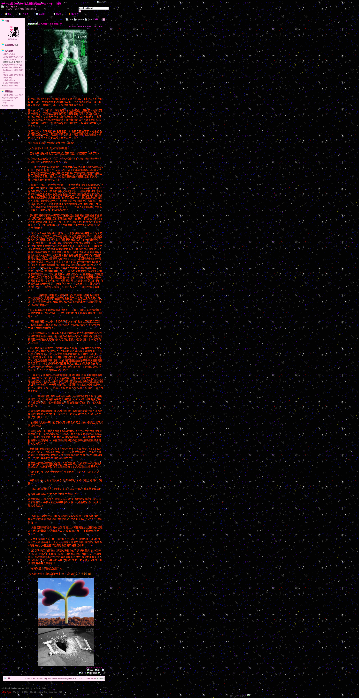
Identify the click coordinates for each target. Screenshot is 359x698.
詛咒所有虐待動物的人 (11, 83)
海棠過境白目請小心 (11, 86)
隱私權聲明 (53, 692)
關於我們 (16, 692)
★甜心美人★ (13, 39)
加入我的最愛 (19, 9)
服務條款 (33, 692)
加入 (236, 696)
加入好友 (9, 9)
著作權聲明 (42, 692)
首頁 (9, 14)
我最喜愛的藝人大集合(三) (13, 95)
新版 (59, 3)
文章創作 (24, 14)
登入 (231, 696)
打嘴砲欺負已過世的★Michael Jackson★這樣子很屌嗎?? (13, 70)
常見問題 (25, 692)
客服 (60, 692)
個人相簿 (42, 14)
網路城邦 (103, 2)
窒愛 (5, 103)
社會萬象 (98, 668)
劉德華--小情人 (9, 106)
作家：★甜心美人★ (13, 7)
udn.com (104, 692)
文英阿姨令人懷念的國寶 (12, 65)
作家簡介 (74, 14)
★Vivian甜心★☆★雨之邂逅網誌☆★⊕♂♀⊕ (27, 3)
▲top (105, 688)
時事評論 (90, 668)
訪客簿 (58, 14)
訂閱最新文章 (31, 9)
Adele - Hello (8, 100)
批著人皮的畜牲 (9, 54)
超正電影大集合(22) (10, 98)
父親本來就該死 (9, 80)
